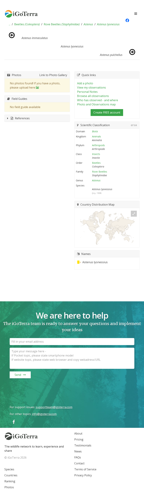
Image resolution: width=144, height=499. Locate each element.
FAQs (77, 457)
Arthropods (98, 145)
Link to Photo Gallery (53, 75)
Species (9, 469)
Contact (79, 463)
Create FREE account (106, 112)
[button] (9, 24)
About (78, 433)
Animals (96, 136)
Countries (10, 475)
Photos (9, 487)
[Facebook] (14, 422)
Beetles (27, 24)
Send (18, 375)
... (9, 24)
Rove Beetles (62, 24)
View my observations (91, 87)
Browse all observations (93, 96)
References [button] (22, 118)
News (78, 451)
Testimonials (82, 445)
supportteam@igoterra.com (54, 407)
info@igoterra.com (44, 414)
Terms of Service (85, 469)
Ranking (9, 481)
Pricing (78, 439)
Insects (96, 154)
